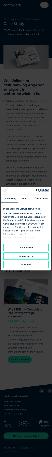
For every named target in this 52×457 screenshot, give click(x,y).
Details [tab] (24, 198)
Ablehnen (26, 264)
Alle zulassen (26, 247)
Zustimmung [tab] (9, 198)
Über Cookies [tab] (42, 198)
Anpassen (24, 256)
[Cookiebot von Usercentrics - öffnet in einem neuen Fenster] (37, 191)
